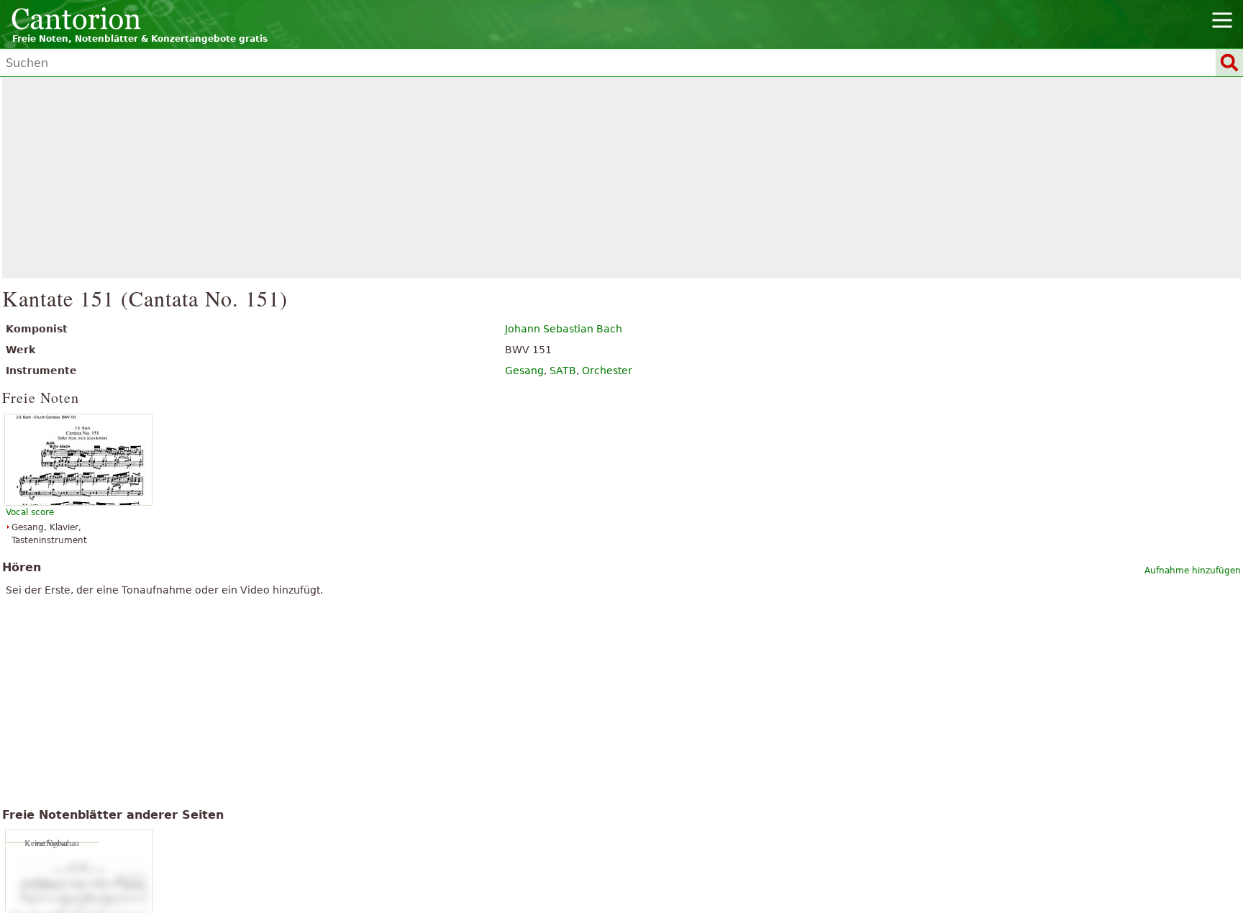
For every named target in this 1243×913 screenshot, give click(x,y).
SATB (563, 370)
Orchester (607, 370)
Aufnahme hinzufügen (1192, 570)
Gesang (524, 370)
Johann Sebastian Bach (563, 329)
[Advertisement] (622, 177)
